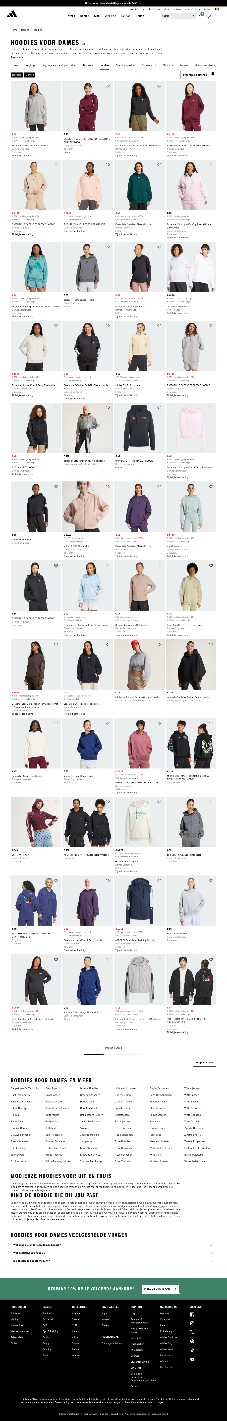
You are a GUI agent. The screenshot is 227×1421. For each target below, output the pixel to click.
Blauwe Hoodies (20, 1128)
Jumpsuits (86, 1141)
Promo (140, 16)
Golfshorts (51, 1128)
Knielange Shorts (90, 1155)
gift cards (178, 9)
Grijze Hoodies (53, 1155)
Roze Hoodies (122, 1141)
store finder (135, 9)
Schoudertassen (159, 1101)
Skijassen (85, 1128)
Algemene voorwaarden (137, 1414)
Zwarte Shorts (192, 1135)
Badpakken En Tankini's (25, 1088)
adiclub (198, 9)
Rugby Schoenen (159, 1088)
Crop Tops (51, 1088)
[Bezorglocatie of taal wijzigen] (216, 9)
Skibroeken (17, 1155)
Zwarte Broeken (193, 1128)
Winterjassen (192, 1088)
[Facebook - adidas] (203, 1315)
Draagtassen (52, 1095)
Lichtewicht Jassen (126, 1088)
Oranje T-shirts (123, 1101)
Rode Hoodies (123, 1128)
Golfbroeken (52, 1115)
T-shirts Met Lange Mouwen (91, 1162)
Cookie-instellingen (69, 1414)
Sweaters (155, 1121)
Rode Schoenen (124, 1135)
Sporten (125, 16)
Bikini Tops (17, 1121)
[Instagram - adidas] (203, 1323)
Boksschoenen (19, 1141)
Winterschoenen (159, 1161)
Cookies (104, 1414)
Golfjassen (51, 1121)
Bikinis (15, 1115)
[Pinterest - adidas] (203, 1341)
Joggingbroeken (89, 1135)
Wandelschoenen (160, 1141)
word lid (188, 9)
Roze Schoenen (123, 1155)
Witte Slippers (192, 1115)
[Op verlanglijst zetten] (56, 86)
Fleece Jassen (53, 1101)
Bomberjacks (18, 1148)
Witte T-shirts (192, 1121)
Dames (84, 16)
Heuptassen (87, 1101)
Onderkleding (123, 1095)
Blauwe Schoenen (21, 1135)
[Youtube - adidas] (203, 1359)
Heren (71, 16)
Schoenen (110, 16)
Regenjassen (122, 1121)
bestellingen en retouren (160, 9)
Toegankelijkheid (159, 1414)
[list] (113, 66)
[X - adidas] (203, 1332)
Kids (96, 16)
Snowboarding (158, 1115)
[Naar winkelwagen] (216, 16)
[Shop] (12, 14)
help (145, 9)
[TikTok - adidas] (203, 1350)
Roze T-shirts (122, 1161)
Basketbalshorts (20, 1095)
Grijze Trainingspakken (58, 1161)
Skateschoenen (158, 1108)
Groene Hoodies (89, 1088)
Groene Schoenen (90, 1095)
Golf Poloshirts (54, 1135)
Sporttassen (122, 1115)
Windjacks (156, 1155)
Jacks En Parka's (90, 1121)
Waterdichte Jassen (161, 1148)
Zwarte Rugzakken (195, 1141)
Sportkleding (122, 1108)
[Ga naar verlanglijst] (208, 16)
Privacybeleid (116, 1414)
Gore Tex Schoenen (161, 1095)
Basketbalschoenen (22, 1101)
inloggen (208, 9)
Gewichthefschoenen (57, 1108)
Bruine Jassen (19, 1161)
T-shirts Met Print (55, 1148)
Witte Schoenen (193, 1108)
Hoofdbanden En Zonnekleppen (89, 1108)
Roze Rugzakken (124, 1148)
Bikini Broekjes (20, 1108)
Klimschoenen (88, 1148)
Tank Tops (155, 1135)
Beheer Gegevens (90, 1414)
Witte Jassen (191, 1095)
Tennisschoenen (159, 1128)
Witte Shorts (191, 1101)
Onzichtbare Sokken (91, 1115)
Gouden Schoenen (55, 1141)
